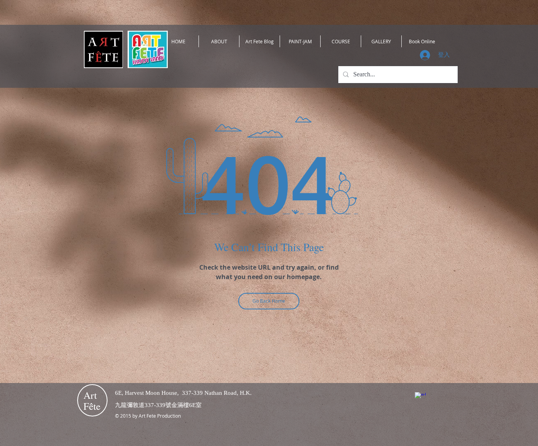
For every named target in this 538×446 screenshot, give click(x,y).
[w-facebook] (420, 397)
